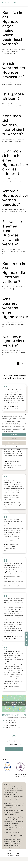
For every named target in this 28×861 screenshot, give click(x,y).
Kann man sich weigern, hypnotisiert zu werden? (13, 124)
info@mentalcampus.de (13, 728)
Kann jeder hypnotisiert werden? (13, 340)
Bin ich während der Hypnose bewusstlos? (14, 70)
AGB (17, 853)
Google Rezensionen (10, 638)
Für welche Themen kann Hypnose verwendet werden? (12, 232)
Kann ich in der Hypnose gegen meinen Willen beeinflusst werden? (12, 28)
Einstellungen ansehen (14, 443)
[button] (25, 415)
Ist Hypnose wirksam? (13, 96)
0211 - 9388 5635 (11, 725)
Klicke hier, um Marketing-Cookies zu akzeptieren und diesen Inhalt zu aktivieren (14, 703)
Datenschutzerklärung (11, 446)
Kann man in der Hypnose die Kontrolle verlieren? (13, 272)
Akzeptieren (14, 434)
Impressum (20, 446)
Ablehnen (14, 438)
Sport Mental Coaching (19, 776)
